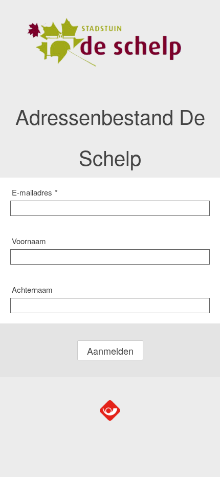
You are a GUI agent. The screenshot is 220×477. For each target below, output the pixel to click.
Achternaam (32, 289)
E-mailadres (35, 192)
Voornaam (29, 240)
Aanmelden (110, 350)
